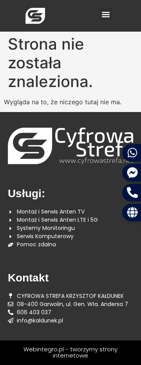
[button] (105, 14)
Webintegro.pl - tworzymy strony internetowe (71, 352)
